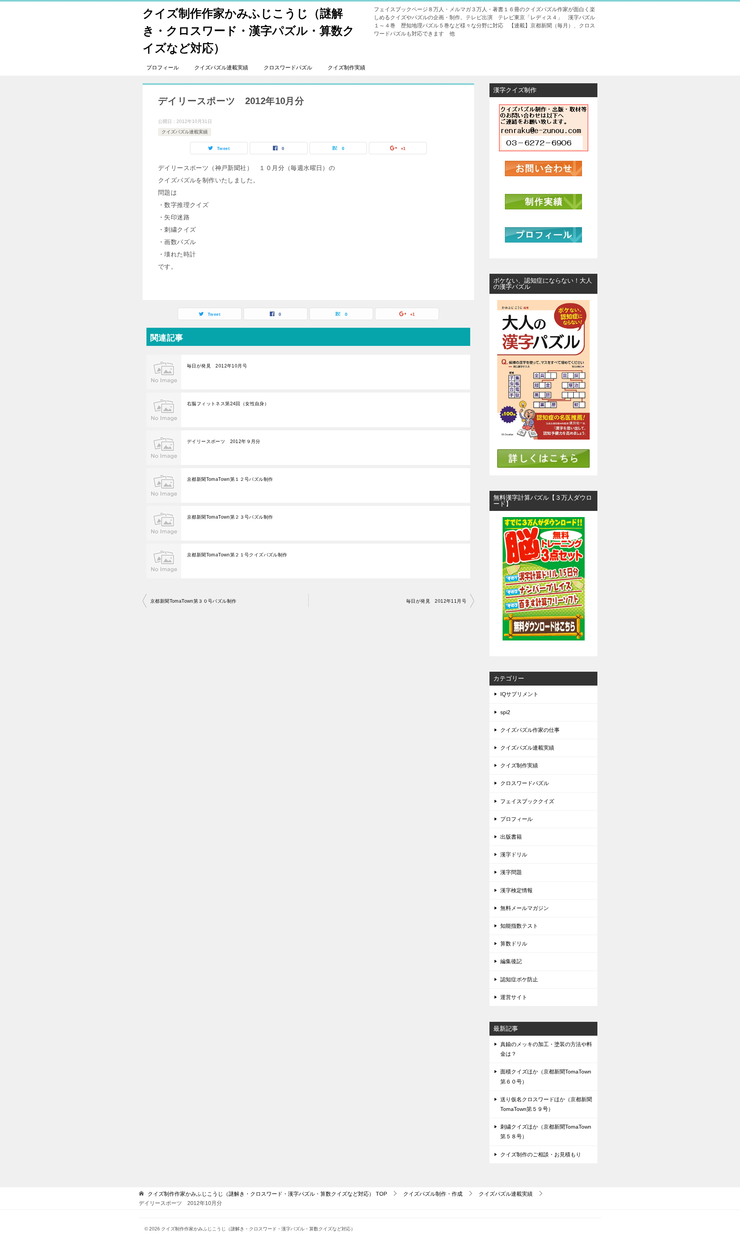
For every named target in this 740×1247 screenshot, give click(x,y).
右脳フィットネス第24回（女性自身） (228, 403)
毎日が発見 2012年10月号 (217, 366)
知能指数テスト (519, 926)
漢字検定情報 (516, 890)
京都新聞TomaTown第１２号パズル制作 (230, 479)
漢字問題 (511, 872)
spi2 (505, 712)
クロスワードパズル (288, 67)
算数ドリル (513, 943)
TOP (267, 1194)
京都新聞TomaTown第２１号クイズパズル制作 (237, 555)
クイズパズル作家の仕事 (530, 730)
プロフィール (162, 67)
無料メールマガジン (524, 908)
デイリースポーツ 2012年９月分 (224, 441)
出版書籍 (511, 837)
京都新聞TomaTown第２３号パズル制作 (230, 517)
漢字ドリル (513, 854)
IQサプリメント (519, 694)
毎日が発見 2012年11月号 (436, 601)
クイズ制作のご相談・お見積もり (540, 1154)
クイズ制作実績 (346, 67)
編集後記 (511, 961)
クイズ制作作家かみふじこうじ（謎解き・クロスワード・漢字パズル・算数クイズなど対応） (249, 30)
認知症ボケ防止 (519, 979)
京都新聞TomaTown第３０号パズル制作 (193, 601)
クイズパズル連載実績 (221, 67)
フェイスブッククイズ (527, 801)
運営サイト (513, 997)
